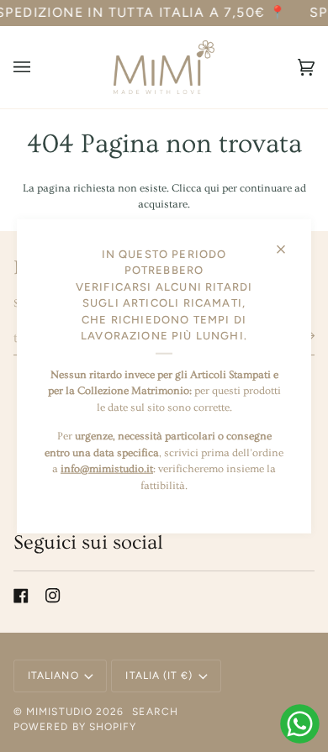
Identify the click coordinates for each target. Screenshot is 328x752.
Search (154, 712)
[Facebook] (21, 595)
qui (212, 188)
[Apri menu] (38, 67)
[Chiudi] (288, 241)
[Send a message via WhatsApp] (300, 724)
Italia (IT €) (159, 675)
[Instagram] (53, 595)
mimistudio (59, 712)
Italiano (53, 675)
